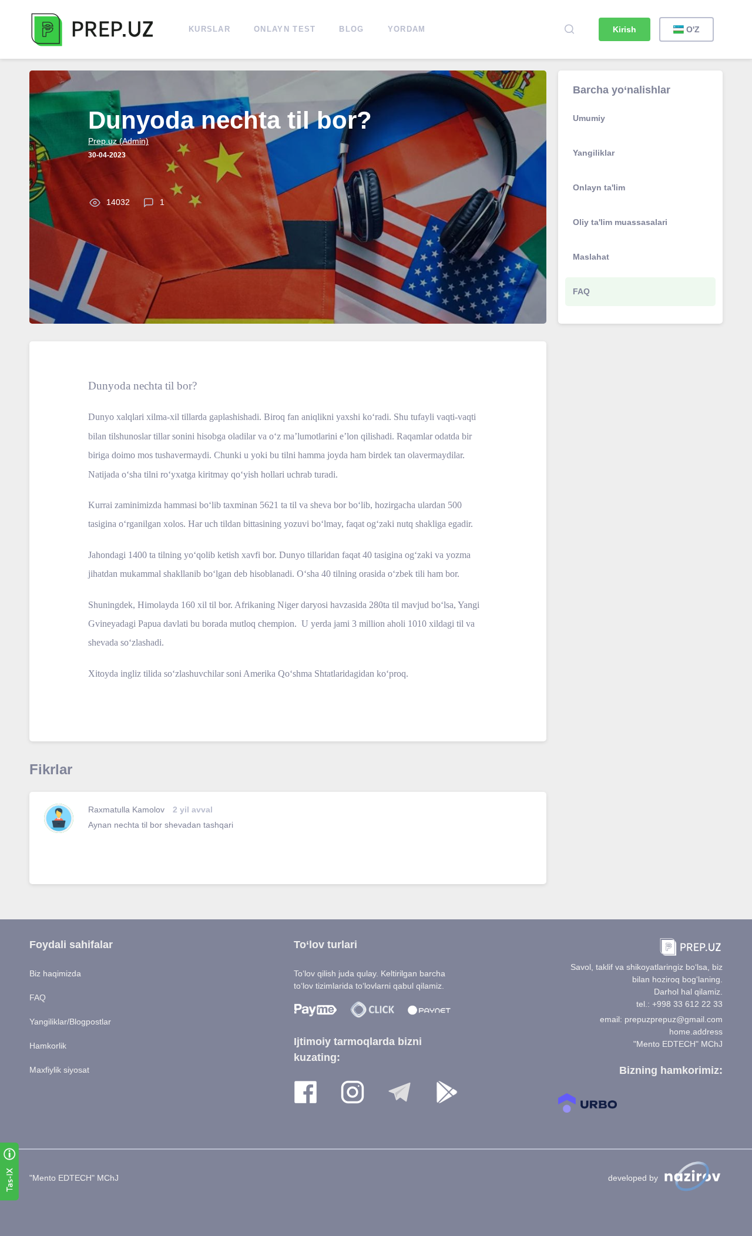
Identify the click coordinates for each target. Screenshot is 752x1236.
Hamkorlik (47, 1045)
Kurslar (209, 29)
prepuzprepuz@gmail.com (674, 1019)
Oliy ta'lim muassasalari (620, 222)
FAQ (581, 291)
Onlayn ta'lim (599, 187)
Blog (351, 29)
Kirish (624, 29)
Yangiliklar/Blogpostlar (70, 1021)
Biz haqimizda (55, 973)
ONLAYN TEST (284, 29)
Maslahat (591, 256)
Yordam (407, 29)
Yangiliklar (594, 152)
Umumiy (589, 118)
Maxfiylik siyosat (59, 1069)
